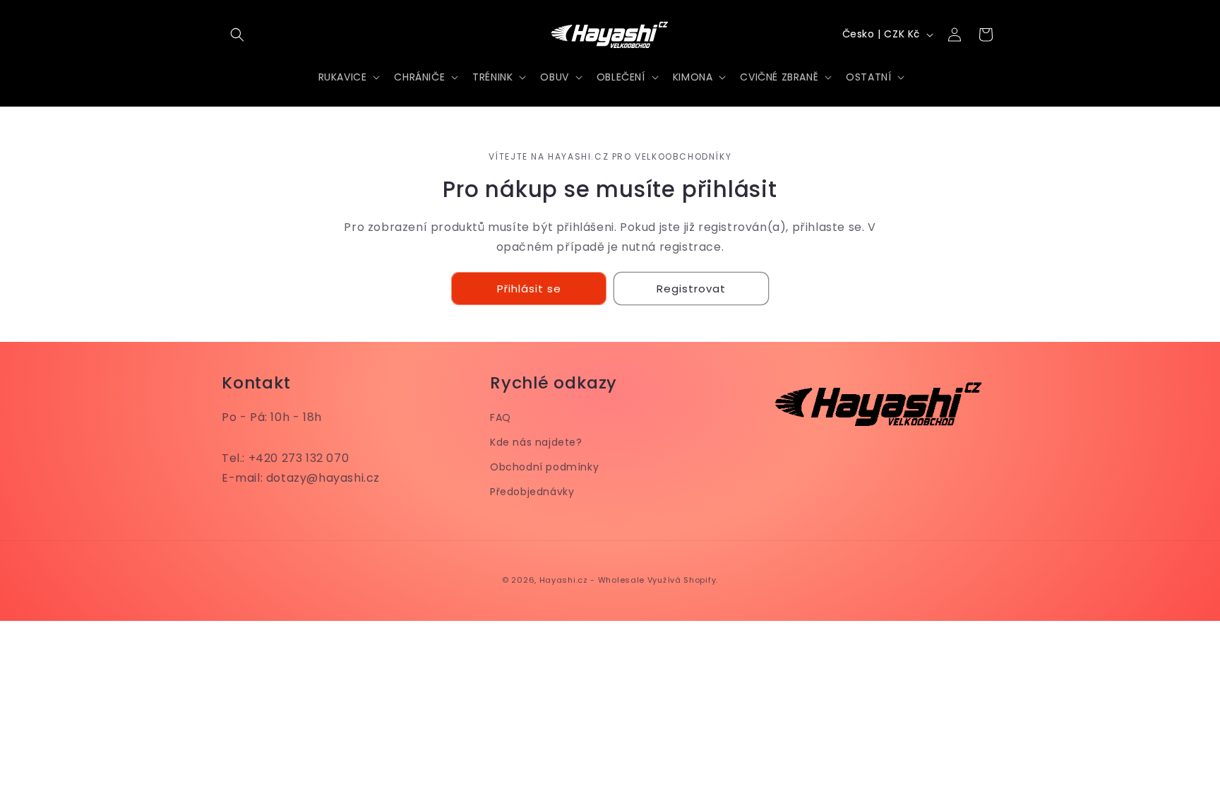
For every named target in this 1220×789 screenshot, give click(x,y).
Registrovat (691, 288)
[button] (237, 34)
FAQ (500, 417)
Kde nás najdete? (536, 442)
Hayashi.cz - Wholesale (592, 580)
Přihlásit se (529, 288)
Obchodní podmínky (544, 467)
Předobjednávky (532, 492)
